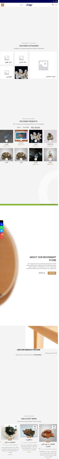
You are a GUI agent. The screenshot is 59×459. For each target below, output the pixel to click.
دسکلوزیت (29, 439)
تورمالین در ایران (10, 442)
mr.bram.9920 (47, 449)
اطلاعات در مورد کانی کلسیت (48, 445)
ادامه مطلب (29, 452)
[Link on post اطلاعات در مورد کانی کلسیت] (48, 433)
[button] (50, 141)
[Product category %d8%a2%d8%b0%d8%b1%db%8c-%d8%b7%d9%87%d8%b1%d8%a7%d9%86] (6, 58)
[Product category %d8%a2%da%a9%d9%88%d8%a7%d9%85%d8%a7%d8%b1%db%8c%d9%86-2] (6, 72)
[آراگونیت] (35, 136)
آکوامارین (6, 144)
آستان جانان (21, 143)
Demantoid (50, 144)
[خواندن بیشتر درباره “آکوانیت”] (21, 159)
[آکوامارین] (6, 136)
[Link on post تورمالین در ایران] (10, 432)
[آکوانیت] (21, 154)
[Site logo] (29, 5)
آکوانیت (21, 162)
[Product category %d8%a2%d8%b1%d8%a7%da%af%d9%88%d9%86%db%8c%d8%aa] (21, 72)
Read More (52, 273)
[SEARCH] (2, 4)
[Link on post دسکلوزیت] (29, 430)
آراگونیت (35, 144)
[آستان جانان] (21, 136)
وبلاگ (48, 441)
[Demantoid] (50, 136)
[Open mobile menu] (56, 4)
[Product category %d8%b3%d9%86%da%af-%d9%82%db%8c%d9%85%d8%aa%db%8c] (21, 58)
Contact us (42, 273)
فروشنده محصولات (27, 442)
